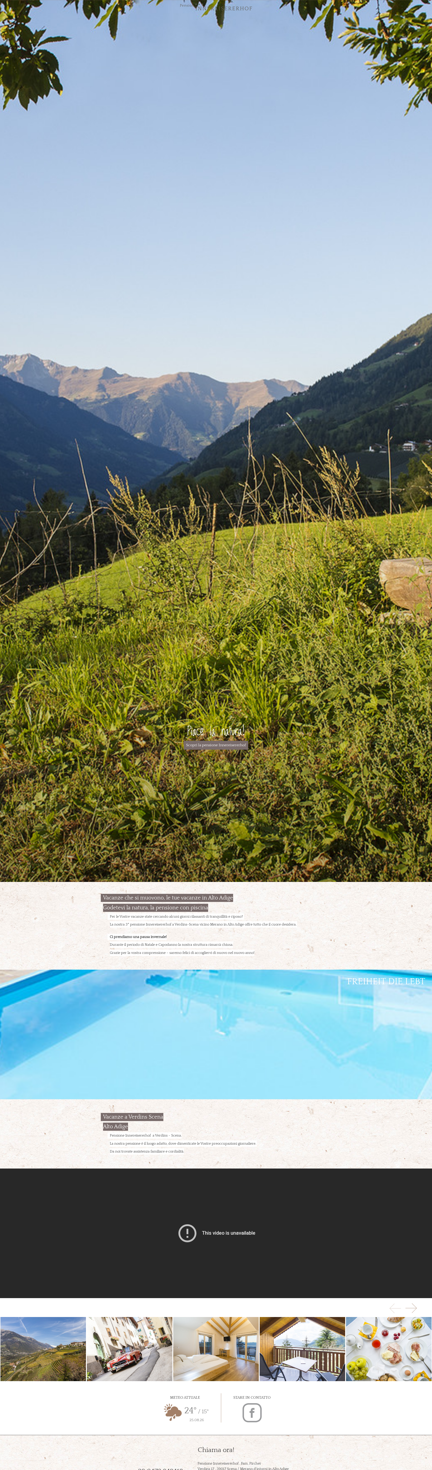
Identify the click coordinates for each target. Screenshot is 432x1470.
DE (15, 6)
